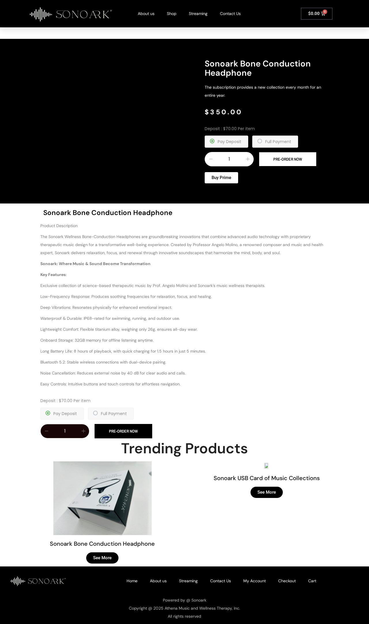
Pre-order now (287, 159)
